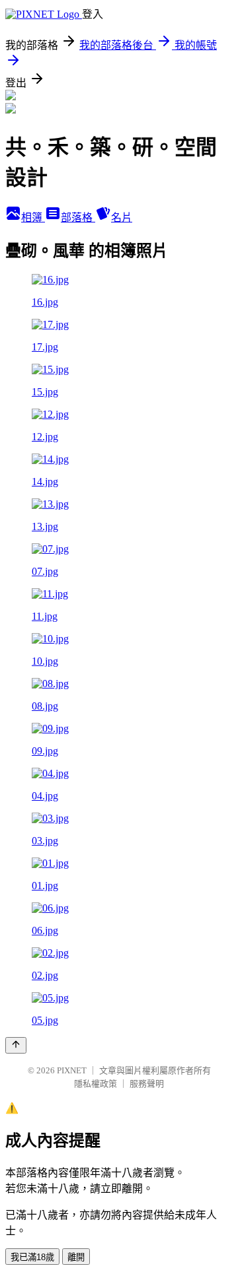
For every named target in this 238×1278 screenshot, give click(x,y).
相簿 (33, 217)
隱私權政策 (95, 1084)
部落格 (78, 217)
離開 (76, 1257)
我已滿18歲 (32, 1257)
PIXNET (72, 1070)
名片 (121, 217)
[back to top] (15, 1045)
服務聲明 (147, 1084)
